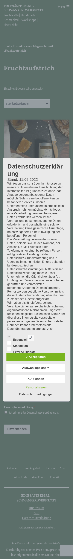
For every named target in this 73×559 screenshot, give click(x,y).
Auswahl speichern (35, 367)
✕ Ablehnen (35, 378)
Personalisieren (36, 387)
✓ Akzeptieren (36, 356)
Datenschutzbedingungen (36, 394)
